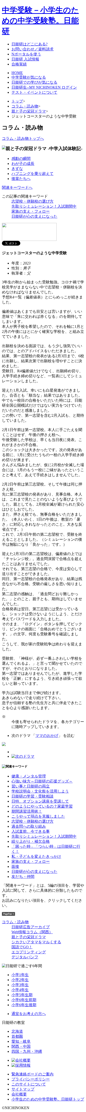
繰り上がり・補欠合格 (30, 841)
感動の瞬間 (21, 159)
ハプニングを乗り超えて (32, 174)
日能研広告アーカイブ (30, 927)
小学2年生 (20, 980)
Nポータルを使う (26, 54)
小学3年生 (20, 985)
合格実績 (19, 64)
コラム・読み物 (24, 106)
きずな (17, 169)
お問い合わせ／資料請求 (32, 49)
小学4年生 (20, 990)
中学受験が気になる (28, 77)
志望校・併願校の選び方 (32, 201)
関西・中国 (21, 1046)
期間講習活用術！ (26, 811)
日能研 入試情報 (25, 59)
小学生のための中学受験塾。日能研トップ (47, 1099)
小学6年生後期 (23, 1005)
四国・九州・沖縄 (26, 1051)
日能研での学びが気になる (34, 82)
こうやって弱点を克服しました (38, 816)
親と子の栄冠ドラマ (28, 111)
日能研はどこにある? (29, 44)
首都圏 (17, 1036)
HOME (17, 73)
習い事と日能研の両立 (30, 786)
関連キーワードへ (17, 187)
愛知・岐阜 (21, 1041)
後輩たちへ (21, 179)
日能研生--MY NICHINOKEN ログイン (44, 87)
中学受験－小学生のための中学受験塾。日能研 (40, 20)
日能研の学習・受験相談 (32, 796)
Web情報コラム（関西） (32, 932)
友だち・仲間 (22, 876)
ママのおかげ (46, 736)
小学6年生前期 (23, 1000)
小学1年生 (20, 975)
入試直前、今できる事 (30, 831)
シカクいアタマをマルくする (36, 942)
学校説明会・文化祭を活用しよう (40, 791)
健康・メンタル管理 (28, 776)
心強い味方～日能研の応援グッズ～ (42, 781)
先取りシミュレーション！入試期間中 (43, 206)
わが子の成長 (22, 164)
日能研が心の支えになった (34, 216)
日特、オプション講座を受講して (40, 801)
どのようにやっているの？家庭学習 (42, 806)
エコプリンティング (28, 952)
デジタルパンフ (24, 957)
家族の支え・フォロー (30, 211)
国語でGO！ (21, 947)
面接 (15, 866)
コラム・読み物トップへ (23, 138)
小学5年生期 (21, 995)
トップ (17, 101)
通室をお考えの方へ (28, 1014)
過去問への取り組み (28, 826)
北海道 (17, 1031)
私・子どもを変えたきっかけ (36, 856)
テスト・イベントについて (34, 92)
